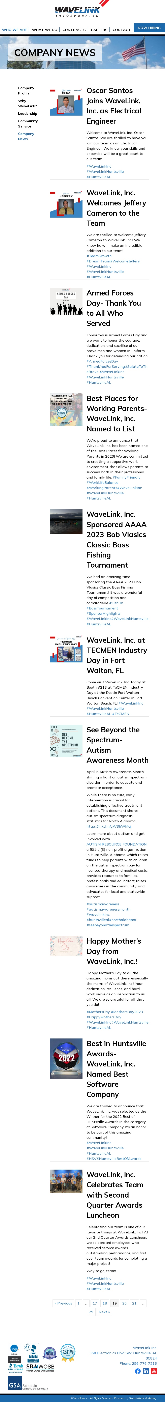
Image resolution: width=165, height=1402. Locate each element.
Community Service (28, 123)
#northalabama (122, 919)
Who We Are (14, 29)
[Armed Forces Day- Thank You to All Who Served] (66, 301)
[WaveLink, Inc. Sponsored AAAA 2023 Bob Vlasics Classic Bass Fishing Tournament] (66, 521)
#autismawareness (103, 904)
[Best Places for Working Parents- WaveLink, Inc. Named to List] (66, 409)
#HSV (92, 1158)
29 (91, 1312)
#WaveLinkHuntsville (105, 171)
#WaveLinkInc (99, 166)
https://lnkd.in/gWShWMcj (109, 826)
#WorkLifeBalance (102, 482)
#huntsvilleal (98, 919)
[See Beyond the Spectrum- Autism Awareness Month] (66, 740)
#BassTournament (102, 608)
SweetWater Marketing (142, 1398)
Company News (26, 136)
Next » (104, 1312)
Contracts (74, 29)
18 (105, 1303)
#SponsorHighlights (104, 613)
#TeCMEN (120, 713)
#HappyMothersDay (104, 1017)
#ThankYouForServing (106, 366)
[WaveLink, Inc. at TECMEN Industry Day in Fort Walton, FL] (66, 648)
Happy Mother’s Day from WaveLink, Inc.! (114, 951)
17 (95, 1303)
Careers (99, 29)
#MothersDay (98, 1011)
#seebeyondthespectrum (108, 925)
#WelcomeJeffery (125, 261)
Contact (122, 29)
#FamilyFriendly (126, 477)
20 (124, 1303)
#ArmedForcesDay (102, 361)
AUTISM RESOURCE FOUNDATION (117, 844)
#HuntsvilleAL (99, 176)
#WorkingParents (102, 487)
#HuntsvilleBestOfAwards (119, 1158)
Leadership (27, 113)
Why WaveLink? (27, 103)
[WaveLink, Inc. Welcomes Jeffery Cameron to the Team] (66, 203)
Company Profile (26, 90)
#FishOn (116, 603)
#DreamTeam (98, 261)
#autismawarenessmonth (109, 909)
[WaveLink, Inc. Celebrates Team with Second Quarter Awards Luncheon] (66, 1180)
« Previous (63, 1303)
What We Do (44, 29)
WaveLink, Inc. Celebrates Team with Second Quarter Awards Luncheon (115, 1195)
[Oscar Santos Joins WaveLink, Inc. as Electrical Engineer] (66, 101)
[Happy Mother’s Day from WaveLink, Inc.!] (66, 945)
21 (134, 1303)
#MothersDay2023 (127, 1011)
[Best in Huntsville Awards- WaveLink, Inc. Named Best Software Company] (66, 1058)
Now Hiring (149, 27)
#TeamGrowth (99, 256)
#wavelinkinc (98, 914)
